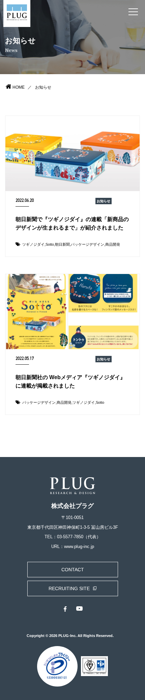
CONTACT (72, 569)
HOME (18, 87)
